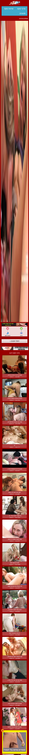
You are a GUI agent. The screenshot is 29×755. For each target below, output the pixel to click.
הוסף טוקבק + (14, 341)
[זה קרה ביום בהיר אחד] (14, 622)
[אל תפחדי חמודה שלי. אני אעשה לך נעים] (14, 505)
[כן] (14, 435)
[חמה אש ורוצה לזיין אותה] (14, 482)
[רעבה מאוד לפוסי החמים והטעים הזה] (14, 599)
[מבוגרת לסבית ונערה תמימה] (14, 716)
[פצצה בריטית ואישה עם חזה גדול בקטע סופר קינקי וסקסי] (14, 364)
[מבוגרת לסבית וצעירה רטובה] (14, 693)
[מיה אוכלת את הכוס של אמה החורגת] (14, 576)
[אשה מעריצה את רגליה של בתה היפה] (14, 669)
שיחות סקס (8, 9)
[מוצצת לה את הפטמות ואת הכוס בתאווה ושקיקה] (14, 458)
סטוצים (22, 13)
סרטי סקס (21, 9)
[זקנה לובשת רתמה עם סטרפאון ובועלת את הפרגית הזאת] (14, 646)
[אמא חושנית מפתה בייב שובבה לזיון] (14, 529)
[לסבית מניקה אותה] (14, 552)
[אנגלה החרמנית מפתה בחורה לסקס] (14, 388)
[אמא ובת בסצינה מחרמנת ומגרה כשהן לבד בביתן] (14, 411)
